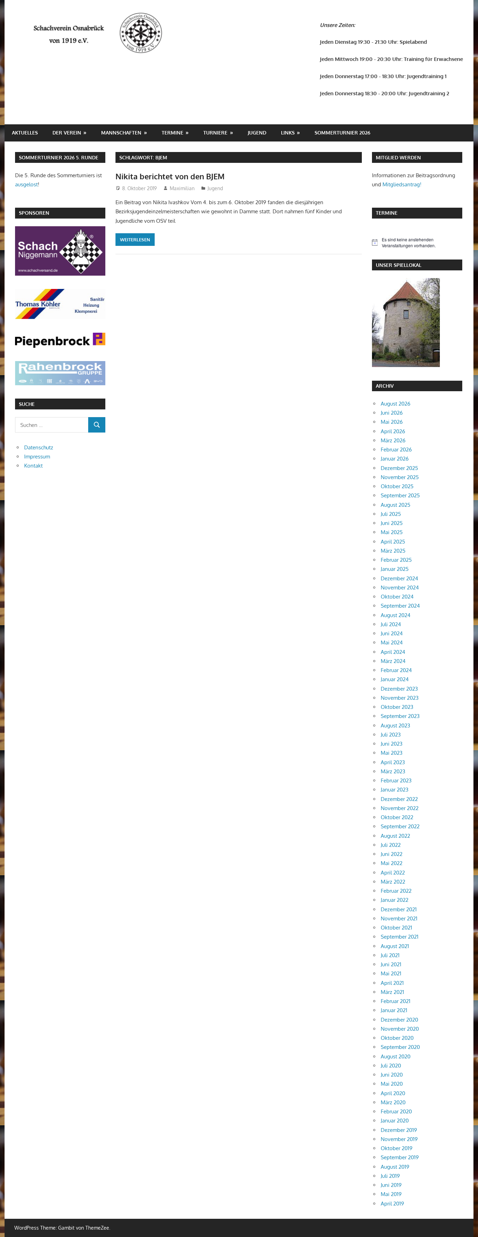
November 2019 (399, 1139)
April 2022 (393, 872)
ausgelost (26, 184)
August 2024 (395, 615)
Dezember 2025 (399, 468)
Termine (172, 133)
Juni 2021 (391, 964)
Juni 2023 (391, 743)
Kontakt (33, 465)
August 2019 (395, 1166)
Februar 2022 (396, 890)
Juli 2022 (391, 845)
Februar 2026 (396, 449)
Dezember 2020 (399, 1019)
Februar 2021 (395, 1001)
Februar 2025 (396, 560)
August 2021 (395, 946)
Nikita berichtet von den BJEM (170, 176)
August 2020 (395, 1056)
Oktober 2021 (396, 927)
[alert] (417, 242)
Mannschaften (121, 133)
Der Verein (66, 133)
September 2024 (400, 605)
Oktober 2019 (397, 1148)
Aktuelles (25, 133)
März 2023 (393, 771)
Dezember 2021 (399, 909)
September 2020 (400, 1047)
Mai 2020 (392, 1083)
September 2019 (400, 1157)
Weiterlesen (135, 239)
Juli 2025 (391, 514)
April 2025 (393, 541)
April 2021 (392, 983)
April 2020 (393, 1093)
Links (288, 133)
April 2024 (393, 652)
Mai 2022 (391, 863)
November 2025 (400, 477)
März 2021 (392, 992)
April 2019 (392, 1203)
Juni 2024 (392, 633)
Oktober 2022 (397, 817)
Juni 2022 (391, 854)
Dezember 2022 (399, 799)
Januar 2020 (395, 1120)
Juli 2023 (391, 734)
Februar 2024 (396, 670)
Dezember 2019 (399, 1130)
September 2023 (400, 716)
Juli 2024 (391, 624)
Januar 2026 (395, 458)
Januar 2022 (394, 900)
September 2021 (400, 936)
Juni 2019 (391, 1185)
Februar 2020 (396, 1111)
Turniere (215, 133)
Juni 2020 (392, 1074)
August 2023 (395, 725)
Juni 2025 (392, 523)
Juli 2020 (391, 1065)
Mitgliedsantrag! (401, 184)
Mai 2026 (392, 422)
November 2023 (400, 697)
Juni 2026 (392, 412)
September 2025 (400, 495)
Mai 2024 (392, 642)
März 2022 (393, 881)
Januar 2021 (394, 1010)
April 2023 (393, 762)
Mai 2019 (391, 1194)
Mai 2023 (391, 752)
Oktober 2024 (397, 596)
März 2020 (393, 1102)
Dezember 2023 (399, 688)
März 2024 (393, 661)
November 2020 (400, 1028)
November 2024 (400, 587)
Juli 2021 (390, 955)
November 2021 (399, 918)
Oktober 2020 (397, 1038)
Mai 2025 (392, 532)
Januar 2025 (395, 569)
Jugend (257, 133)
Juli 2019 (390, 1176)
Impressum (37, 456)
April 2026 (393, 431)
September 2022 (400, 826)
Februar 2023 (396, 780)
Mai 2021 (391, 973)
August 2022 (395, 835)
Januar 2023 (394, 789)
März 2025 (393, 550)
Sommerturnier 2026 (342, 133)
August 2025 (395, 505)
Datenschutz (38, 447)
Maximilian (182, 188)
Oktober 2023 (397, 707)
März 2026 (393, 440)
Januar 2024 (395, 679)
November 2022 (400, 808)
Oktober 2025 (397, 486)
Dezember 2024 (399, 578)
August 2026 (395, 403)
